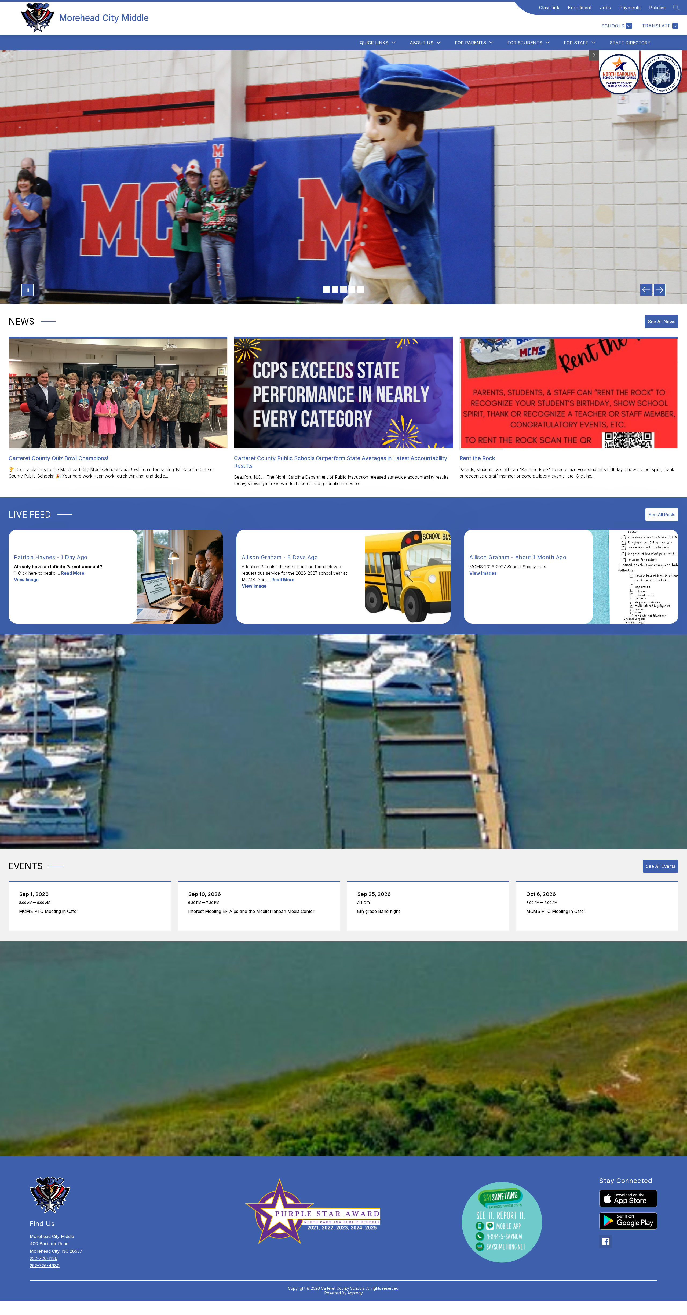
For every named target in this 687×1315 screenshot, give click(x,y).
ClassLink (549, 7)
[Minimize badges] (594, 55)
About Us (421, 42)
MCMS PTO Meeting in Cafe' (50, 911)
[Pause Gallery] (27, 290)
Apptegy (355, 1293)
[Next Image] (659, 290)
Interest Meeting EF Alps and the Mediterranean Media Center (252, 911)
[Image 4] (352, 289)
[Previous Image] (646, 290)
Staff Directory (630, 42)
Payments (630, 7)
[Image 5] (360, 289)
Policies (657, 7)
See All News (661, 321)
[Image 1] (326, 289)
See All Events (660, 866)
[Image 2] (335, 289)
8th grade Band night (380, 911)
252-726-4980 (45, 1265)
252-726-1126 (43, 1258)
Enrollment (579, 7)
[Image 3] (343, 289)
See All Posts (662, 514)
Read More (72, 573)
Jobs (605, 7)
